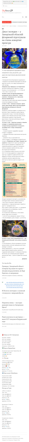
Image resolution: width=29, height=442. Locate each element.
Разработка (10, 438)
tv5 (2, 28)
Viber (19, 440)
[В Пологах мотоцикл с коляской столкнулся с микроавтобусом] (14, 282)
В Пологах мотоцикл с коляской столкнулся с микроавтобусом (13, 292)
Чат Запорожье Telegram (12, 440)
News (7, 10)
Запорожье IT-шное (15, 436)
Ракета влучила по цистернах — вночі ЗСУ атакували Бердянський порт (14, 319)
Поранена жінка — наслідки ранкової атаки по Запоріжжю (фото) (12, 304)
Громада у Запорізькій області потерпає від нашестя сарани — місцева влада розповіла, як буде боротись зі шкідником (13, 269)
